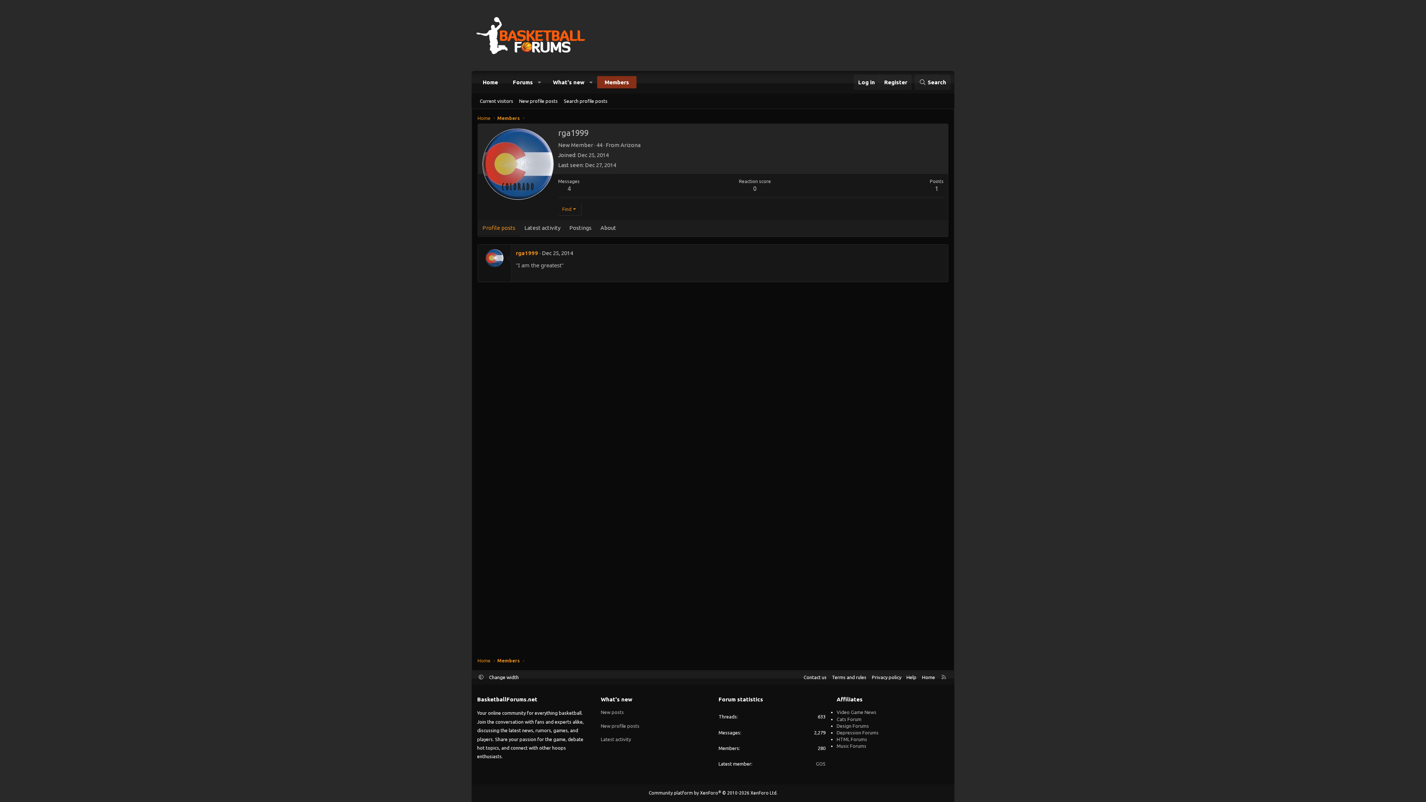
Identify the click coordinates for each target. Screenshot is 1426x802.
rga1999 (527, 253)
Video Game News (856, 712)
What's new (569, 82)
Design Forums (853, 725)
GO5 (821, 763)
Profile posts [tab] (498, 228)
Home (490, 82)
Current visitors (496, 101)
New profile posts (538, 101)
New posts (612, 712)
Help (911, 677)
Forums (523, 82)
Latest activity (616, 739)
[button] (540, 82)
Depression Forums (858, 732)
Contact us (815, 677)
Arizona (631, 145)
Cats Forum (849, 719)
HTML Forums (852, 739)
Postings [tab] (580, 228)
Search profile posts (586, 101)
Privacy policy (886, 677)
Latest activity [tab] (542, 228)
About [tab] (608, 228)
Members (617, 82)
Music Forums (851, 746)
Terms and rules (849, 677)
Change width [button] (504, 677)
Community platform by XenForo (713, 792)
